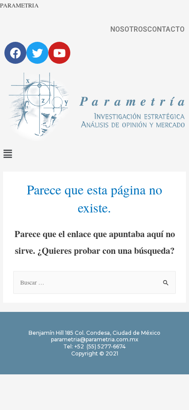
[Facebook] (15, 53)
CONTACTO (166, 29)
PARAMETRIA (19, 5)
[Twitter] (37, 53)
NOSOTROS (128, 29)
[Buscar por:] (94, 282)
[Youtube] (59, 53)
